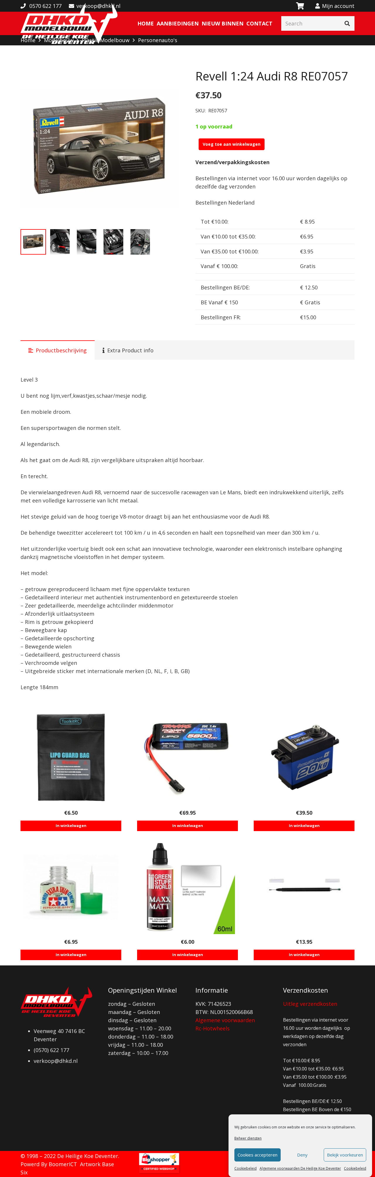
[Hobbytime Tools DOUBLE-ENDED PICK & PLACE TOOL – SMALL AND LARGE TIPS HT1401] (304, 886)
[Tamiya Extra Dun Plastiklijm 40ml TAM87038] (70, 886)
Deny (302, 1155)
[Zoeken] (347, 23)
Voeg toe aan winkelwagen (231, 144)
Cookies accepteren (257, 1155)
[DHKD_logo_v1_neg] (69, 23)
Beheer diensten (248, 1138)
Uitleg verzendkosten (310, 1003)
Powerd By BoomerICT (49, 1164)
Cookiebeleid (245, 1168)
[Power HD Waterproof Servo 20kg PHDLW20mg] (304, 757)
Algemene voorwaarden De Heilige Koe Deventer (300, 1168)
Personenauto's (157, 40)
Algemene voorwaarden (225, 1020)
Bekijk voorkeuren (345, 1155)
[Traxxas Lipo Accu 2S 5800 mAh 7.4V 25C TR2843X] (187, 757)
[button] (169, 79)
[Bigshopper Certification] (159, 1172)
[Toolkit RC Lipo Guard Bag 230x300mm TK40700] (70, 757)
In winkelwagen (71, 825)
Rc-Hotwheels (212, 1028)
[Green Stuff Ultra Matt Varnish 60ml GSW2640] (187, 886)
